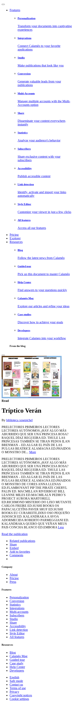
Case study (16, 663)
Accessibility (18, 626)
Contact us (16, 684)
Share (13, 622)
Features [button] (15, 10)
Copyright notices (21, 695)
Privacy (14, 691)
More (32, 452)
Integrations (17, 608)
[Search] (3, 355)
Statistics (15, 604)
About (14, 574)
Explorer (15, 238)
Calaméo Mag (18, 656)
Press (13, 582)
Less (61, 527)
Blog (13, 652)
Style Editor (17, 633)
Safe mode (16, 681)
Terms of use (18, 688)
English (14, 677)
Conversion (17, 601)
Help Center (17, 667)
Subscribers (17, 615)
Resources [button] (16, 242)
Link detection (19, 629)
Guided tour (17, 659)
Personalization (19, 597)
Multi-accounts (19, 611)
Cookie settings (19, 699)
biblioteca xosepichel (19, 420)
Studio (14, 619)
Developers (17, 670)
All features (17, 637)
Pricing (14, 234)
